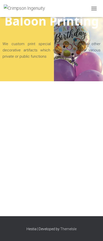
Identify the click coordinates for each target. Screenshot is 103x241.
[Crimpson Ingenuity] (26, 9)
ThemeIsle (68, 229)
